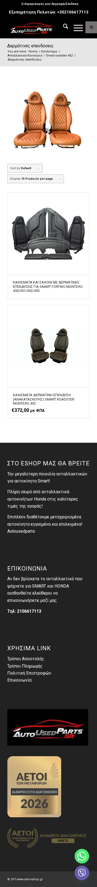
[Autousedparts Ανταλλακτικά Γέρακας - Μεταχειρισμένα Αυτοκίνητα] (40, 27)
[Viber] (82, 873)
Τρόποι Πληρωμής (25, 666)
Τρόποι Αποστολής (25, 658)
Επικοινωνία (19, 680)
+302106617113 (72, 12)
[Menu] (75, 27)
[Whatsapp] (82, 856)
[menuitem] (50, 4)
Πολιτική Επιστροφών (29, 673)
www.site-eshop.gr (30, 879)
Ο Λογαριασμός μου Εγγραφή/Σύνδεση (49, 4)
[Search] (63, 27)
